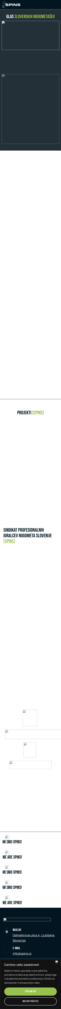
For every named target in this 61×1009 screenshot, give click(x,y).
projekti (30, 413)
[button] (33, 465)
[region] (30, 984)
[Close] (57, 962)
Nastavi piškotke (31, 1001)
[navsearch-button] (56, 5)
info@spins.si (22, 953)
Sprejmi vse (30, 991)
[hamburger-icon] (49, 5)
